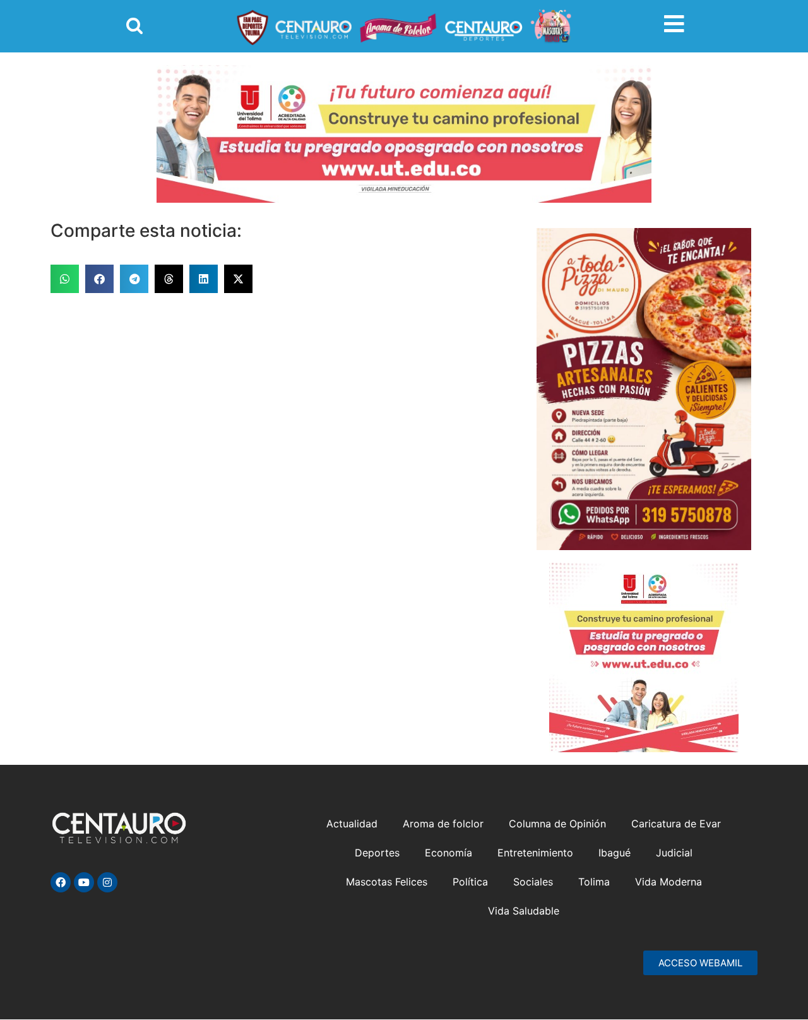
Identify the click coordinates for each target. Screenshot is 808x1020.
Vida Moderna (668, 881)
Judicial (674, 852)
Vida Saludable (523, 910)
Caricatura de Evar (676, 823)
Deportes (377, 852)
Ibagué (614, 852)
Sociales (533, 881)
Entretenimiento (535, 852)
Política (470, 881)
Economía (448, 852)
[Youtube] (84, 882)
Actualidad (351, 823)
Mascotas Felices (386, 881)
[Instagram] (107, 882)
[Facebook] (60, 882)
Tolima (594, 881)
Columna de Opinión (557, 823)
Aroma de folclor (443, 823)
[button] (64, 279)
